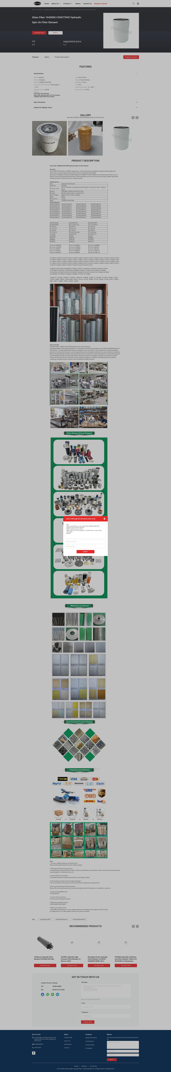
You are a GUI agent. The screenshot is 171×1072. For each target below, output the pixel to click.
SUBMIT (85, 551)
